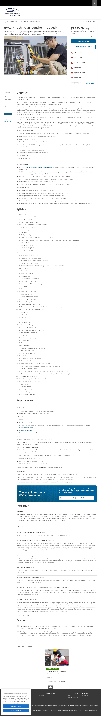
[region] (16, 702)
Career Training (40, 695)
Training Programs (13, 21)
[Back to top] (50, 693)
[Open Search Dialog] (94, 3)
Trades (20, 21)
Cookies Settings (16, 710)
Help (69, 699)
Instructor (7, 103)
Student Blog (85, 695)
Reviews (7, 110)
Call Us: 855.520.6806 (89, 21)
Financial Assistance (73, 697)
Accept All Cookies (16, 706)
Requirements (9, 99)
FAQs (6, 106)
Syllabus (7, 96)
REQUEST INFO (89, 83)
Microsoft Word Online (26, 428)
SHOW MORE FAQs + (23, 615)
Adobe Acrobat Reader (26, 430)
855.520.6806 (7, 122)
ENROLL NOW (83, 41)
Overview (7, 92)
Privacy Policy (53, 712)
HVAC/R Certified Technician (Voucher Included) (56, 673)
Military (70, 695)
